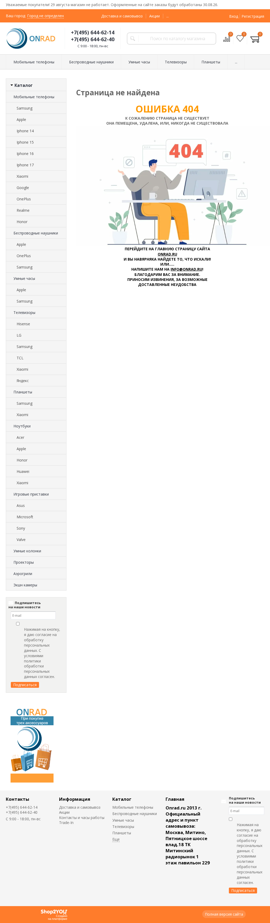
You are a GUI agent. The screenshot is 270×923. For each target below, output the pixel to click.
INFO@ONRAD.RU (186, 269)
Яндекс (23, 380)
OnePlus (24, 198)
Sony (21, 528)
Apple (21, 119)
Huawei (23, 471)
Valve (21, 539)
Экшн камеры (25, 584)
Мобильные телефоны (33, 96)
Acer (20, 437)
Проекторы (23, 562)
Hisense (23, 323)
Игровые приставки (31, 494)
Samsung (24, 108)
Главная (175, 799)
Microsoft (25, 516)
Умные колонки (27, 550)
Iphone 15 (25, 142)
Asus (21, 505)
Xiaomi (22, 176)
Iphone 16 (25, 153)
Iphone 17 (25, 164)
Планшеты (22, 391)
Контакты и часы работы (81, 817)
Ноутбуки (22, 425)
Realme (23, 210)
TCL (20, 357)
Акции (154, 15)
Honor (22, 221)
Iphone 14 (25, 130)
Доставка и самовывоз (122, 15)
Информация (74, 799)
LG (19, 335)
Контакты (17, 799)
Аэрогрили (22, 573)
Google (23, 187)
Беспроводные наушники (35, 233)
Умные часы (24, 278)
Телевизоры (24, 312)
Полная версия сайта (224, 914)
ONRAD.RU (167, 254)
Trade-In (66, 822)
